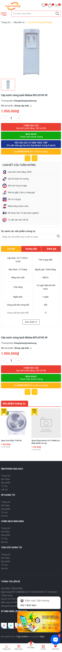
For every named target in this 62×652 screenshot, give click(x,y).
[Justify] (57, 14)
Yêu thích (55, 649)
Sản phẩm (5, 482)
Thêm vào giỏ (31, 126)
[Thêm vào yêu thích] (27, 158)
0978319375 (23, 151)
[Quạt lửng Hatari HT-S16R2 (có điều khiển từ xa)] (46, 423)
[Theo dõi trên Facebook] (4, 626)
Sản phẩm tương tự (13, 403)
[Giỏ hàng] (50, 5)
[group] (31, 51)
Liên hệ (4, 489)
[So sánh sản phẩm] (56, 5)
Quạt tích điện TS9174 (11, 440)
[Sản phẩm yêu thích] (43, 5)
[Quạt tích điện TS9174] (15, 423)
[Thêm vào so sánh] (34, 158)
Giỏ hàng (30, 648)
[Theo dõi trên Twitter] (11, 626)
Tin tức (4, 486)
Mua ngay (31, 135)
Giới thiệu (5, 479)
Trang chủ (5, 475)
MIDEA (45, 277)
